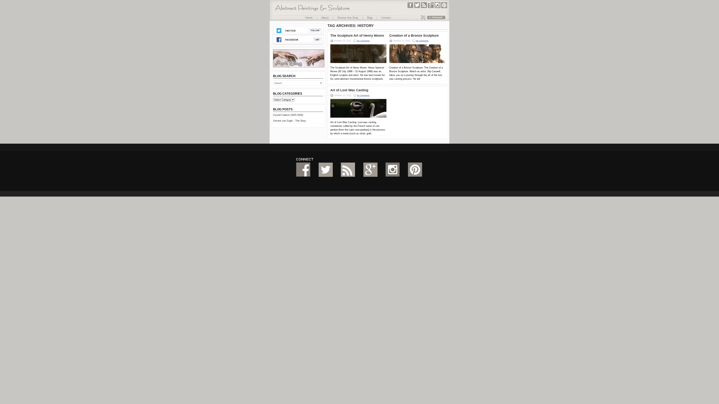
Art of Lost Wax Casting (349, 90)
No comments (363, 41)
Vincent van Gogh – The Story (289, 120)
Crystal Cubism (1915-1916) (288, 115)
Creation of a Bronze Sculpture (414, 35)
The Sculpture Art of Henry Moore (357, 35)
